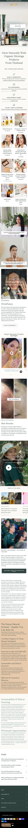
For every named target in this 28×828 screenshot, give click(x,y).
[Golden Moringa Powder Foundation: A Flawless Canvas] (7, 165)
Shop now (18, 26)
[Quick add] (11, 125)
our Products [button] (5, 794)
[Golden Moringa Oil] (7, 120)
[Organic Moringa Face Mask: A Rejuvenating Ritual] (21, 190)
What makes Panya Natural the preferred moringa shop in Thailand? (12, 759)
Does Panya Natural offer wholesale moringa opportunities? (11, 766)
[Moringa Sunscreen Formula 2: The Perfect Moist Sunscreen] (21, 165)
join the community (10, 325)
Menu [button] (2, 789)
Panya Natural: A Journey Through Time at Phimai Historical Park (9, 510)
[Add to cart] (11, 170)
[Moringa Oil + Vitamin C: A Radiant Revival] (21, 120)
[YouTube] (12, 825)
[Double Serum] (7, 190)
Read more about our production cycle (14, 571)
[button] (10, 374)
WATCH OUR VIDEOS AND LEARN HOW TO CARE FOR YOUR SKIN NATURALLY (14, 263)
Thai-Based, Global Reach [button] (8, 803)
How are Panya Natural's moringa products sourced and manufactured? (11, 772)
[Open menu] (3, 4)
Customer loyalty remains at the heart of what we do (14, 109)
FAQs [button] (2, 798)
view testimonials (14, 399)
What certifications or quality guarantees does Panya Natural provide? (12, 778)
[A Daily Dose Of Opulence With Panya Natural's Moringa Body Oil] (21, 141)
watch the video (17, 467)
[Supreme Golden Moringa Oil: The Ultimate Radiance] (7, 141)
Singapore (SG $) (7, 815)
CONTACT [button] (3, 807)
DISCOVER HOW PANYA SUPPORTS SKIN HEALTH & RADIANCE (14, 233)
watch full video (15, 288)
